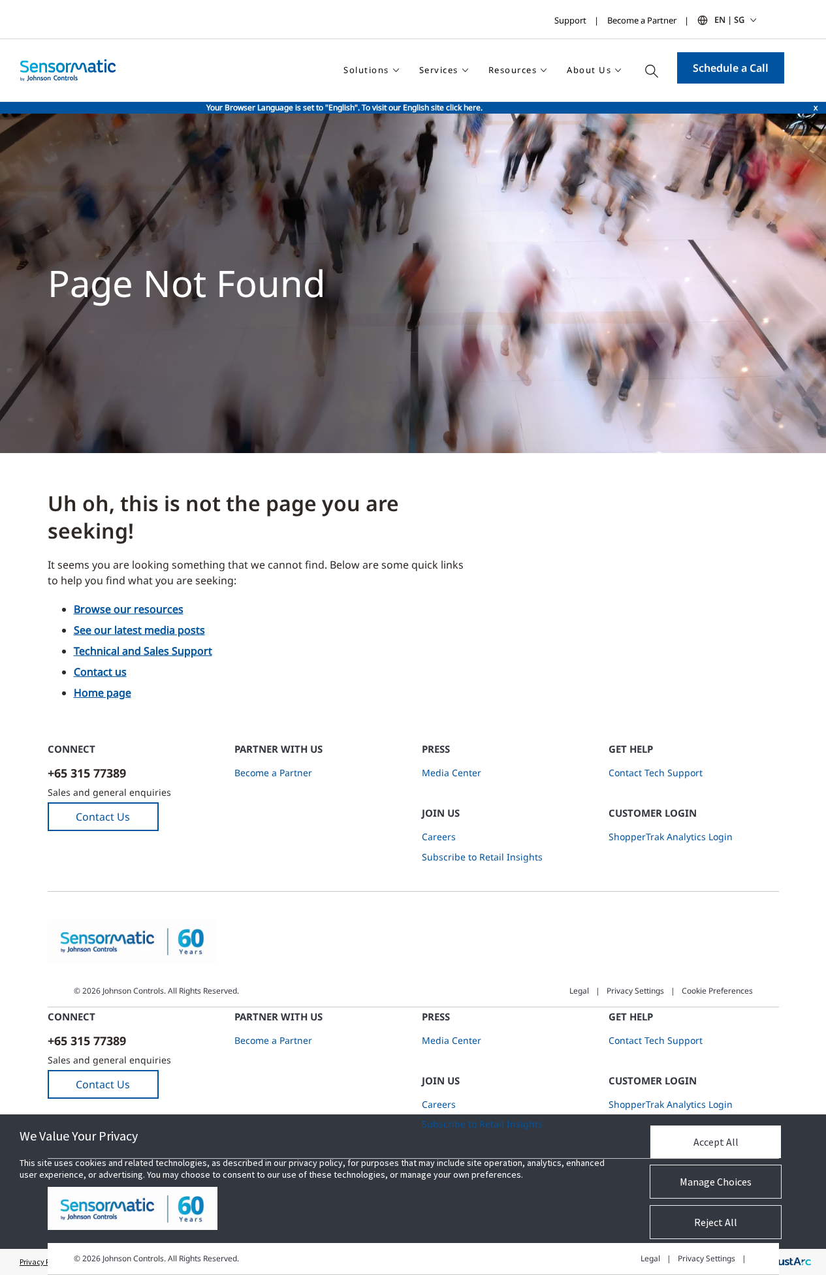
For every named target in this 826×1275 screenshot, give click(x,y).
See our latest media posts (139, 630)
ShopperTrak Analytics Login (671, 836)
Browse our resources (128, 609)
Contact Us (103, 817)
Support (570, 20)
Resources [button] (512, 70)
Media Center (451, 772)
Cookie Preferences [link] (717, 990)
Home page (102, 692)
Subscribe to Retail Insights (482, 857)
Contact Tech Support (656, 772)
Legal (579, 990)
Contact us (100, 672)
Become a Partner (641, 20)
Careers (439, 836)
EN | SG (729, 19)
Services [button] (438, 70)
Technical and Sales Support (143, 651)
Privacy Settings (635, 990)
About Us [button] (589, 70)
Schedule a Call (731, 68)
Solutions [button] (366, 70)
